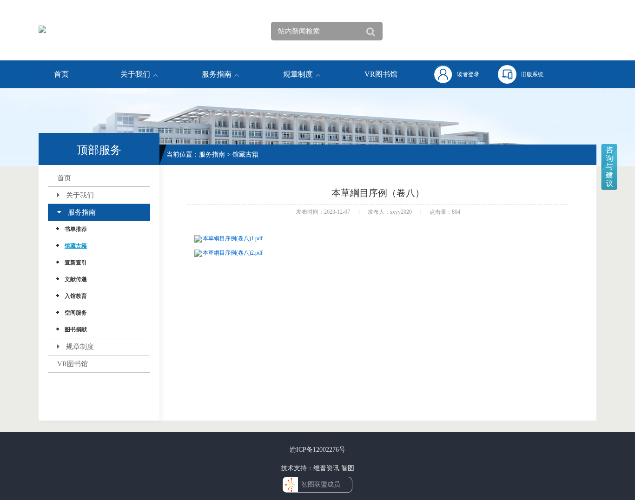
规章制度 (298, 74)
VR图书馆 (380, 74)
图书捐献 (76, 329)
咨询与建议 (609, 166)
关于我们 (135, 74)
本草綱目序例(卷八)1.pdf (233, 238)
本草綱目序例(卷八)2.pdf (233, 253)
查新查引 (76, 262)
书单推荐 (76, 229)
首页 (61, 74)
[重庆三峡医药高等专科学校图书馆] (85, 30)
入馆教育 (76, 296)
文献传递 (76, 279)
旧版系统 (532, 74)
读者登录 (468, 74)
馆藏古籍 (76, 246)
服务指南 (217, 74)
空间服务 (76, 312)
